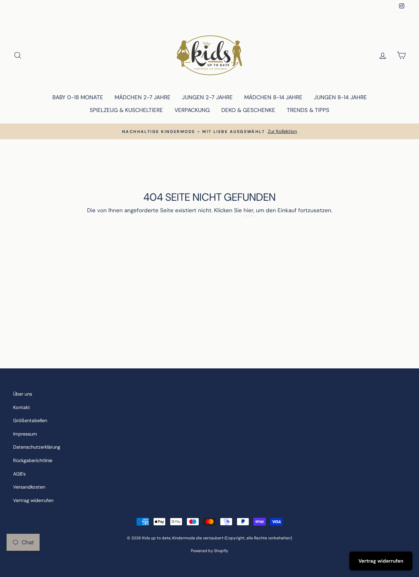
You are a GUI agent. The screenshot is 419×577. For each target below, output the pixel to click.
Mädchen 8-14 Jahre (273, 97)
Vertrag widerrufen (33, 500)
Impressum (25, 434)
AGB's (19, 474)
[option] (209, 131)
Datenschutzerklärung (36, 447)
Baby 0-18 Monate (77, 97)
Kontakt (21, 407)
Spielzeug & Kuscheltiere (126, 110)
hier (248, 210)
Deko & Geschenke (248, 110)
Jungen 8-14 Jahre (340, 97)
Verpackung (192, 110)
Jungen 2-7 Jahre (207, 97)
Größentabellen (30, 420)
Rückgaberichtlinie (32, 460)
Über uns (22, 394)
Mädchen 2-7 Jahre (143, 97)
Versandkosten (29, 487)
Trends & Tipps (308, 110)
